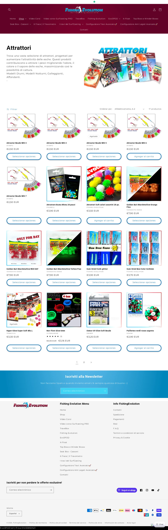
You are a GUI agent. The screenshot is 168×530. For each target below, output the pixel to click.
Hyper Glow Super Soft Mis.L (20, 331)
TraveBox (64, 428)
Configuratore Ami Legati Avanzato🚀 (78, 470)
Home (63, 410)
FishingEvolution (19, 523)
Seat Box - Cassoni (69, 451)
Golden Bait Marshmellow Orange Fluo (142, 206)
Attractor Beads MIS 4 (57, 143)
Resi (115, 424)
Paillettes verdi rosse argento (140, 331)
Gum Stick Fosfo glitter (97, 269)
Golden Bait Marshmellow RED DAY (22, 269)
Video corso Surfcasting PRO (74, 424)
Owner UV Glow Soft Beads (99, 331)
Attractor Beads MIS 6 (137, 143)
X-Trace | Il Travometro (71, 456)
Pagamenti (118, 419)
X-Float (63, 442)
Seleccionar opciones (23, 156)
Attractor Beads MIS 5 (97, 143)
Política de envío (95, 523)
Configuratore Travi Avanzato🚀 (75, 465)
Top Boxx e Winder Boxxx (72, 447)
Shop (62, 414)
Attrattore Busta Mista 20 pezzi (61, 205)
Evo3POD (64, 437)
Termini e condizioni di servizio (128, 433)
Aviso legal (131, 523)
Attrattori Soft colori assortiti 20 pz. (103, 205)
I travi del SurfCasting (71, 461)
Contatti (64, 475)
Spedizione (118, 414)
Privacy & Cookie (121, 437)
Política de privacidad (58, 523)
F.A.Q (116, 428)
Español (13, 513)
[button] (9, 10)
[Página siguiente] (91, 362)
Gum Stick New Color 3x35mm (140, 269)
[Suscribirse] (104, 391)
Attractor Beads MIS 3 (17, 143)
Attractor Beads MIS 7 (17, 196)
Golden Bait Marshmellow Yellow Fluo (64, 269)
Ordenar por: (106, 109)
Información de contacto (114, 523)
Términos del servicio (77, 523)
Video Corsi (65, 419)
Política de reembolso (38, 523)
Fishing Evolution (68, 433)
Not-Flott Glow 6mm (56, 331)
